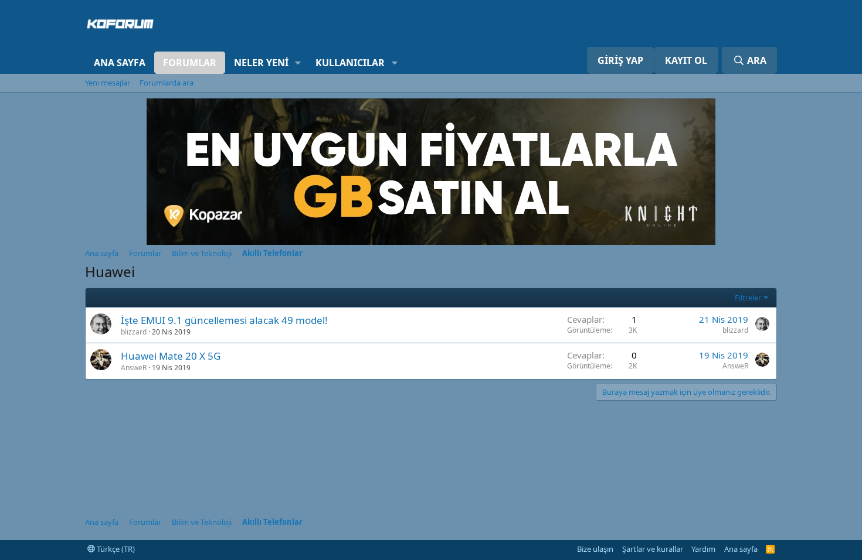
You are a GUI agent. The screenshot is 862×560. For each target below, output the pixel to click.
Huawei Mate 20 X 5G (170, 356)
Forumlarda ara (167, 82)
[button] (298, 63)
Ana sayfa (119, 62)
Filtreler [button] (748, 297)
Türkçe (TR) (115, 549)
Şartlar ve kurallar (652, 549)
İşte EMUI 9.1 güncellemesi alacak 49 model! (224, 320)
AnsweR (134, 368)
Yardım (703, 549)
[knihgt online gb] (431, 241)
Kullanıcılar (350, 62)
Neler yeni (261, 62)
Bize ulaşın (595, 549)
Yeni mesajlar (107, 82)
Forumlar (189, 62)
